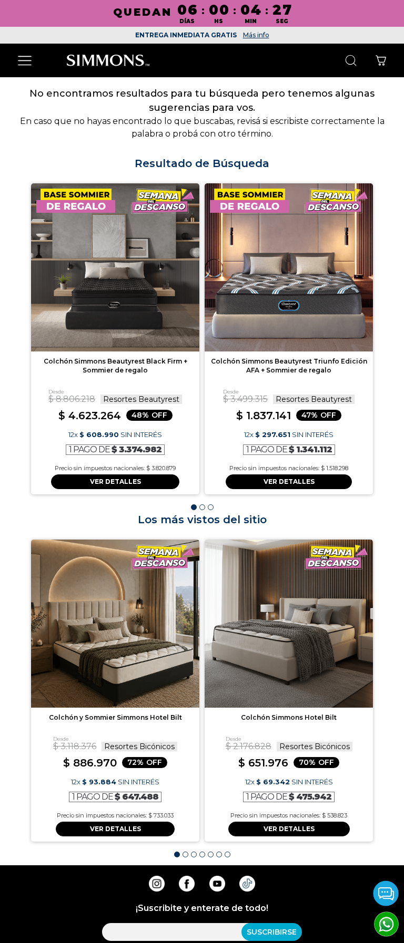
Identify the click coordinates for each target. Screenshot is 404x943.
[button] (194, 507)
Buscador (351, 61)
